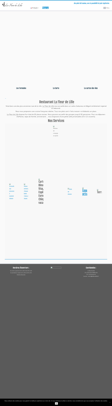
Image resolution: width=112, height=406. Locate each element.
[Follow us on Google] (43, 3)
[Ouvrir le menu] (104, 8)
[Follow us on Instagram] (39, 3)
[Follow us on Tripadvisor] (36, 3)
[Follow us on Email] (31, 3)
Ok (56, 403)
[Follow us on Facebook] (34, 3)
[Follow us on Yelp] (41, 3)
